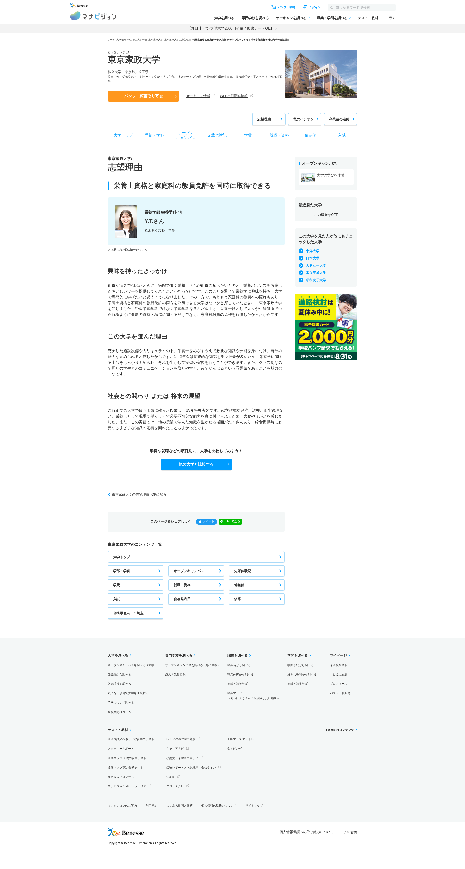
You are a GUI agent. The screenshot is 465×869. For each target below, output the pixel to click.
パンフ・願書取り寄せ (143, 96)
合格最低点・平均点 (128, 613)
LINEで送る (232, 521)
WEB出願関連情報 (234, 96)
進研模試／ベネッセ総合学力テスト (131, 739)
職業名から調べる (239, 665)
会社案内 (350, 832)
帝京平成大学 (316, 272)
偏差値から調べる (119, 674)
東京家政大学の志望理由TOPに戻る (139, 494)
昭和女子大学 (316, 280)
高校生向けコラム (119, 712)
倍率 (237, 599)
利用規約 (151, 805)
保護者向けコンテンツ (339, 730)
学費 (116, 585)
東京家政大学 (155, 39)
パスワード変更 (340, 693)
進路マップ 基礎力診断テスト (127, 758)
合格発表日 (182, 599)
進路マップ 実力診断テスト (125, 767)
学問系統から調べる (300, 665)
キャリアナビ (175, 748)
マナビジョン (93, 15)
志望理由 (264, 119)
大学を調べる (224, 18)
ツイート (208, 521)
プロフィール (338, 683)
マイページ (338, 655)
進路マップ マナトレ (240, 739)
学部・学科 (121, 571)
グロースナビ (175, 786)
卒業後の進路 (339, 119)
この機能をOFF (326, 215)
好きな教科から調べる (302, 674)
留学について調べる (121, 702)
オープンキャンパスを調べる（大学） (132, 665)
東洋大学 (312, 251)
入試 (116, 599)
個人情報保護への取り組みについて (306, 832)
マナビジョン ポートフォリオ (127, 786)
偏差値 (239, 585)
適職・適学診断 (237, 683)
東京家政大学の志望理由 (177, 39)
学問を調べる (297, 655)
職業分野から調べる (240, 674)
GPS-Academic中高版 (180, 739)
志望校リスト (338, 665)
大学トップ (121, 557)
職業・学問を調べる (332, 18)
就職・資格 (182, 585)
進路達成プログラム (121, 777)
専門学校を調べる (255, 18)
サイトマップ (254, 805)
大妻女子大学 (316, 265)
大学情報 (121, 39)
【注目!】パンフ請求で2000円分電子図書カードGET (230, 28)
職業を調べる (237, 655)
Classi (170, 777)
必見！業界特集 (175, 674)
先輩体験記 (242, 571)
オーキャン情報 (198, 96)
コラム (391, 18)
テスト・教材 (368, 18)
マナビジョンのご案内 (122, 805)
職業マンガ (253, 695)
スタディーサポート (121, 748)
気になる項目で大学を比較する (128, 693)
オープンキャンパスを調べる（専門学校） (192, 665)
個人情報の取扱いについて (219, 805)
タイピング (234, 748)
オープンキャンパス (189, 571)
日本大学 (312, 258)
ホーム (111, 39)
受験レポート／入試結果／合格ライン (191, 767)
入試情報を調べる (119, 683)
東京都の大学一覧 (137, 39)
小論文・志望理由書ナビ (182, 758)
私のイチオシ (303, 119)
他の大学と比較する (196, 464)
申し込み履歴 (338, 674)
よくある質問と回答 (179, 805)
